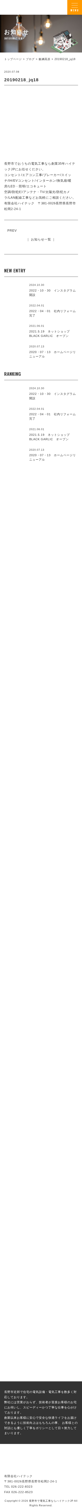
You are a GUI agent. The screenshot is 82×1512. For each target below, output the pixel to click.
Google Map (62, 940)
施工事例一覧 (41, 716)
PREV (12, 230)
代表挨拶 (41, 848)
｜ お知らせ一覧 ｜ (41, 239)
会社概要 (41, 971)
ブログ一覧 (41, 1249)
